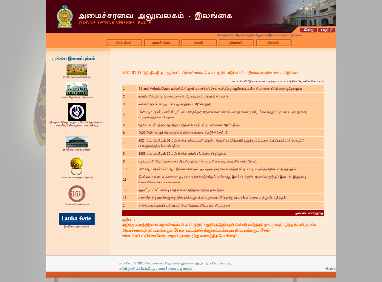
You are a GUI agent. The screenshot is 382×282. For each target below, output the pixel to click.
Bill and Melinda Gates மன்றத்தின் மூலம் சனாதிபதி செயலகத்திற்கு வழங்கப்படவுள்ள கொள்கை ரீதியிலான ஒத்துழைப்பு (220, 88)
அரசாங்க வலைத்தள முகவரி (77, 177)
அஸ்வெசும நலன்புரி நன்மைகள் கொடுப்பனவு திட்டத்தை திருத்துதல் (184, 205)
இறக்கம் (273, 42)
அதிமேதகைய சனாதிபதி (77, 76)
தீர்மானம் (235, 42)
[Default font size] (306, 8)
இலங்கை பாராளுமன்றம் (76, 149)
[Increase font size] (301, 8)
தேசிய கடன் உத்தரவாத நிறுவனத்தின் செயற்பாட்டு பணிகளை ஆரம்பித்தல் (189, 125)
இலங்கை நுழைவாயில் (76, 226)
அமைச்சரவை (161, 42)
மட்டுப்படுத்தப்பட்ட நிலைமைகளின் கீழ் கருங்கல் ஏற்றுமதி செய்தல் (183, 96)
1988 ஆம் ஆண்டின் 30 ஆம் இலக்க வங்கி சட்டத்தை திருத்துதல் (182, 153)
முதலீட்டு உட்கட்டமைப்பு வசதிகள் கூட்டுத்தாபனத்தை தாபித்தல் (181, 190)
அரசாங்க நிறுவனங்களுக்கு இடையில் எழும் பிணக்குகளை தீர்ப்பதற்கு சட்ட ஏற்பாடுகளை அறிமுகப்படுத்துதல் (212, 197)
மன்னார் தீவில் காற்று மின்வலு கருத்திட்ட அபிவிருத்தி (174, 104)
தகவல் (198, 42)
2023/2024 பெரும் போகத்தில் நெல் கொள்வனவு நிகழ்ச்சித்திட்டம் (183, 132)
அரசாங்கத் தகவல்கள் (77, 204)
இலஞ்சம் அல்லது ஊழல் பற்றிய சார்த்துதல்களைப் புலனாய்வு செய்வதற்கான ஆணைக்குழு (77, 124)
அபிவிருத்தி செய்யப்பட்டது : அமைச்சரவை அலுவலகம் (155, 268)
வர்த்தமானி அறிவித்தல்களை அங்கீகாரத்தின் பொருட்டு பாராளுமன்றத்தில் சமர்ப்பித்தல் (197, 161)
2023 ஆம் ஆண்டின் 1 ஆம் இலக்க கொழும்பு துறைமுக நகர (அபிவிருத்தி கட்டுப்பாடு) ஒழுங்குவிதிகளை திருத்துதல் (217, 169)
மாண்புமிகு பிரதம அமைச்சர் (77, 97)
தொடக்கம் (123, 42)
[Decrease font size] (312, 8)
